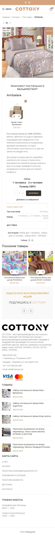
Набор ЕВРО (30, 235)
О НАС (5, 461)
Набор (27, 179)
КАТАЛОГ (6, 466)
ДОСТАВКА (7, 484)
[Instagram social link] (29, 2)
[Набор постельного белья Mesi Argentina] (6, 406)
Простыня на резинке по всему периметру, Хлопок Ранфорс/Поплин (31, 445)
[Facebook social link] (25, 2)
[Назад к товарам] (6, 22)
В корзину (33, 193)
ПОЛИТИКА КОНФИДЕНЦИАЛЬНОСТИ (19, 471)
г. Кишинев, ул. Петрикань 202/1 (17, 358)
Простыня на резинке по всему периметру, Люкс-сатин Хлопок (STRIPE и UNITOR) (29, 431)
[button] (14, 116)
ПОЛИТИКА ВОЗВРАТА (12, 480)
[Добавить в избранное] (19, 116)
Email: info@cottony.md (13, 369)
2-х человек (34, 215)
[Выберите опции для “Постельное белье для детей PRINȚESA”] (12, 272)
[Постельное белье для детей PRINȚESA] (14, 263)
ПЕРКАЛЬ (38, 17)
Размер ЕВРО (45, 217)
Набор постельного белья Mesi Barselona (28, 391)
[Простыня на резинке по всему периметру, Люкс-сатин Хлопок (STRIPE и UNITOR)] (6, 433)
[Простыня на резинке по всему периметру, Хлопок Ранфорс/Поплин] (6, 447)
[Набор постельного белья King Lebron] (6, 419)
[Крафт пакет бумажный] (17, 110)
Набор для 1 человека (29, 232)
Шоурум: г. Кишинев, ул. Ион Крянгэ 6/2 (20, 362)
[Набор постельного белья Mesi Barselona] (6, 393)
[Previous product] (3, 22)
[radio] (19, 182)
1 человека (23, 215)
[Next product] (10, 22)
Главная (5, 17)
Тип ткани (27, 17)
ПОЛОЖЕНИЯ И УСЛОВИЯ (13, 475)
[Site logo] (27, 9)
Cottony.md (30, 532)
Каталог (16, 17)
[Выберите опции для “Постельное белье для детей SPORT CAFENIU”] (38, 272)
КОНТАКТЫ (7, 489)
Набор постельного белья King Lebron (32, 416)
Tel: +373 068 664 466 (12, 365)
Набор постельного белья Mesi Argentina (28, 404)
